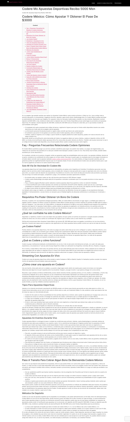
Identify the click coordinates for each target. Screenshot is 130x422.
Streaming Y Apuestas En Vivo (35, 41)
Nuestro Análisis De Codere (34, 66)
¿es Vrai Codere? (31, 64)
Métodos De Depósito (32, 50)
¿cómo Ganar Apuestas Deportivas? (36, 57)
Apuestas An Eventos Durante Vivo (36, 44)
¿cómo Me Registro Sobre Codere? (36, 75)
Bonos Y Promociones (32, 59)
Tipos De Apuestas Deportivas (35, 42)
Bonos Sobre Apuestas (32, 80)
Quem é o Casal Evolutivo (104, 3)
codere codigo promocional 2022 (61, 159)
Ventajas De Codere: (32, 88)
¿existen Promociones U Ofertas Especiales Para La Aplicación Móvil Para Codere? (36, 84)
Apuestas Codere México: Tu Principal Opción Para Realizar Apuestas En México (35, 105)
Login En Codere (31, 55)
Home (93, 3)
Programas (118, 3)
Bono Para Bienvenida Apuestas (35, 95)
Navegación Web (31, 93)
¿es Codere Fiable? (31, 39)
